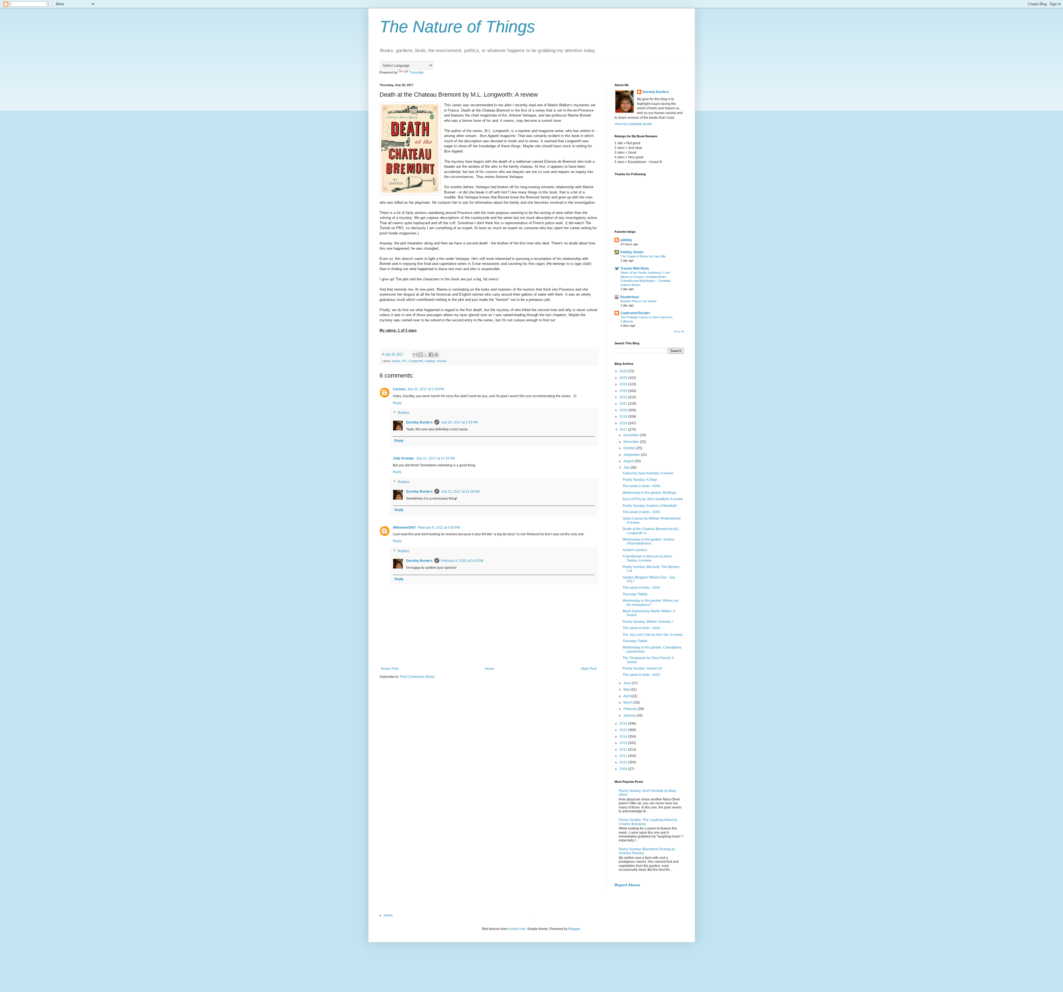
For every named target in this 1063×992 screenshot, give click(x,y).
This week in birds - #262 (641, 675)
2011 (624, 756)
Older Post (589, 669)
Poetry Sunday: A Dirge (640, 480)
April (627, 696)
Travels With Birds (634, 268)
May (627, 689)
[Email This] (415, 354)
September (632, 455)
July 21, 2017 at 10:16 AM (435, 458)
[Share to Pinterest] (436, 354)
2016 (624, 723)
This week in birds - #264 (641, 588)
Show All (679, 331)
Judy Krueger (403, 458)
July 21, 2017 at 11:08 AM (460, 492)
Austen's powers (635, 550)
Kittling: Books (632, 252)
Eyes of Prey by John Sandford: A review (653, 499)
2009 (624, 769)
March (628, 702)
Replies (403, 413)
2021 (624, 403)
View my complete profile (633, 124)
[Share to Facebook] (431, 354)
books (396, 361)
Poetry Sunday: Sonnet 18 (642, 668)
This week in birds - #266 (641, 486)
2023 (624, 391)
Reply (397, 403)
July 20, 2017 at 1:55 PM (459, 422)
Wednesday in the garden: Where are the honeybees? (651, 602)
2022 (624, 397)
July (626, 467)
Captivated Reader (635, 313)
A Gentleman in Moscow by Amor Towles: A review (647, 558)
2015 (624, 730)
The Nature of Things (457, 26)
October (629, 448)
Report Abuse (627, 885)
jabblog (626, 240)
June (627, 683)
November (631, 442)
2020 (624, 410)
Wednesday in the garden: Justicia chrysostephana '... (648, 541)
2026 (624, 371)
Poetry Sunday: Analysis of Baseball (650, 506)
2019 (624, 416)
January (629, 715)
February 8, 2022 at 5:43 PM (462, 561)
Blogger (574, 929)
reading (430, 361)
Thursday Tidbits (635, 594)
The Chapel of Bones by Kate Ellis (643, 256)
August (629, 461)
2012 (624, 749)
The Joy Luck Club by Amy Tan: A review (653, 635)
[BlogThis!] (420, 354)
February (630, 709)
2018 (624, 423)
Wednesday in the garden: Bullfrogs (649, 493)
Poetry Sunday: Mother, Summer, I (648, 622)
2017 (624, 430)
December (631, 435)
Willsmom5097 (404, 527)
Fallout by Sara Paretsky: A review (648, 473)
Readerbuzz (629, 297)
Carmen (399, 389)
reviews (441, 361)
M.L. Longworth (412, 361)
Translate (416, 72)
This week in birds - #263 (641, 628)
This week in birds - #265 (641, 512)
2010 (624, 762)
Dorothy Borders (419, 422)
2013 (624, 743)
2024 (624, 384)
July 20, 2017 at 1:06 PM (425, 389)
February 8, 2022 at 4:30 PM (439, 527)
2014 (624, 736)
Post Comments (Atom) (417, 677)
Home (489, 669)
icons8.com (516, 929)
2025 (624, 378)
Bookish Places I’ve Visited (638, 301)
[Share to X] (426, 354)
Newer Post (389, 669)
